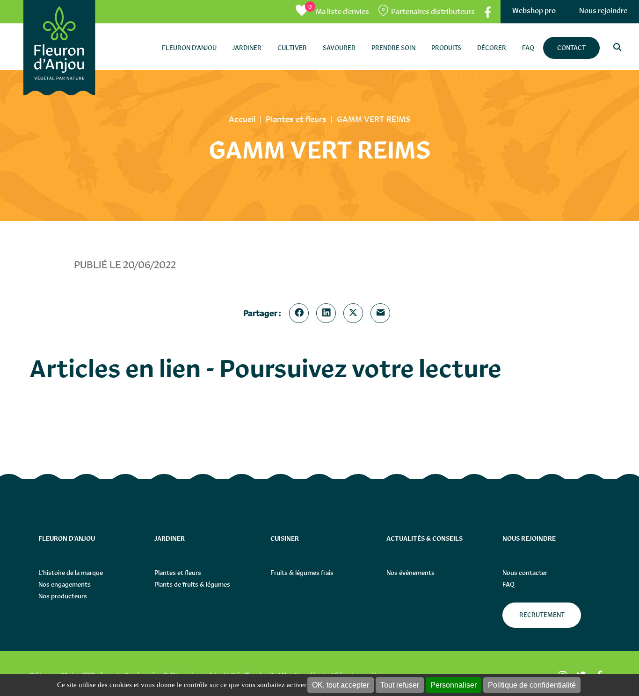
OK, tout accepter (340, 685)
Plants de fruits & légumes (192, 584)
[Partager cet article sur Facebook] (300, 313)
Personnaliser (453, 685)
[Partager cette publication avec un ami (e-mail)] (382, 313)
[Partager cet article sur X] (355, 313)
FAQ (508, 584)
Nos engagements (64, 584)
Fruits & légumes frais (302, 572)
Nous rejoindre (603, 10)
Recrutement (542, 614)
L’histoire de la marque (70, 572)
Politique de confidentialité (532, 685)
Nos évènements (410, 572)
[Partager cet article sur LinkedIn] (328, 313)
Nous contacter (524, 572)
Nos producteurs (62, 596)
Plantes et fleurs (177, 572)
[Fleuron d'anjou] (59, 47)
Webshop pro (534, 10)
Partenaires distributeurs (433, 11)
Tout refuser (399, 685)
